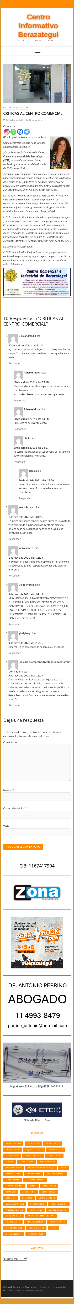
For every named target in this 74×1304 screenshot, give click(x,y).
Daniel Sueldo (26, 1161)
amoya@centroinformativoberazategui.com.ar (40, 394)
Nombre (8, 790)
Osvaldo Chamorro (57, 1209)
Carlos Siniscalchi (33, 1155)
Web (6, 826)
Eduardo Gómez (13, 1167)
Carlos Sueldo (54, 1155)
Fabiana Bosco (33, 1173)
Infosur (32, 1185)
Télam (53, 1227)
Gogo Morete (12, 1179)
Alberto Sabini (12, 1149)
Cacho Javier (12, 1155)
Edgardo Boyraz (47, 1161)
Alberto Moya (32, 372)
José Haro (11, 1197)
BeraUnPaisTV (56, 1149)
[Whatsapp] (13, 132)
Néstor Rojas (35, 1209)
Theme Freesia (58, 1287)
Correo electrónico (14, 808)
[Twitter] (27, 132)
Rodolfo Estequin (35, 1221)
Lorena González (47, 1197)
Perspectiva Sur (13, 1215)
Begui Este (9, 107)
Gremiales (22, 107)
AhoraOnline (33, 1143)
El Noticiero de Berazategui (41, 1167)
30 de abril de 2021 (14, 120)
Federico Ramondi (55, 1173)
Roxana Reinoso (57, 1221)
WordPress (8, 1290)
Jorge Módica (28, 1191)
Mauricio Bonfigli (59, 1203)
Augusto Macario (34, 1149)
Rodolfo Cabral (13, 1221)
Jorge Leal (11, 1191)
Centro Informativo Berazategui (38, 26)
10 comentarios (36, 120)
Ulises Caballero (14, 1233)
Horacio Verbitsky (14, 1185)
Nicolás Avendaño (14, 1209)
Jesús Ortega (49, 1185)
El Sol (63, 1167)
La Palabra (27, 1197)
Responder (14, 363)
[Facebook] (20, 132)
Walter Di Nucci (36, 1233)
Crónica (9, 1161)
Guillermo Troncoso (35, 1179)
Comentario (10, 742)
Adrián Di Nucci (13, 1143)
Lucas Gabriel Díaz (15, 1203)
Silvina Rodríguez (14, 1227)
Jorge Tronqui (48, 1191)
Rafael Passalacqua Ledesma (41, 1215)
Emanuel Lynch (13, 1173)
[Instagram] (7, 132)
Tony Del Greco (36, 1227)
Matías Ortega (37, 1203)
